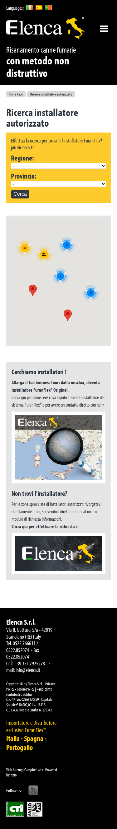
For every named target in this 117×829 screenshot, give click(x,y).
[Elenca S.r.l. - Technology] (58, 553)
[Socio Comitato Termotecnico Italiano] (15, 809)
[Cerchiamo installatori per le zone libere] (58, 447)
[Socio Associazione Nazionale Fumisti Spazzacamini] (34, 809)
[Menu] (104, 28)
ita (29, 7)
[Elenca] (45, 28)
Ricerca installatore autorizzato (51, 94)
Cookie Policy (25, 689)
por (48, 7)
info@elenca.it (28, 669)
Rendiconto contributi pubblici (29, 691)
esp (39, 7)
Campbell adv (33, 769)
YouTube (33, 790)
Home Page (15, 94)
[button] (32, 290)
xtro (14, 775)
